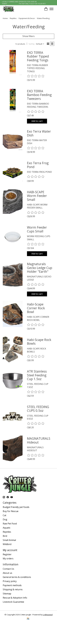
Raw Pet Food (10, 523)
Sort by (32, 44)
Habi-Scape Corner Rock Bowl (36, 308)
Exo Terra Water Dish (39, 133)
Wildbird (7, 544)
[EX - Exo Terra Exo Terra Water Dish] (13, 141)
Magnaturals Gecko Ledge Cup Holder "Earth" (39, 268)
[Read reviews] (36, 76)
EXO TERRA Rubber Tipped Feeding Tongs (38, 56)
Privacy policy (10, 581)
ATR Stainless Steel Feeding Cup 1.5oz (37, 375)
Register (7, 554)
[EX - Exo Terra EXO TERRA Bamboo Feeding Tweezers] (13, 101)
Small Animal (9, 540)
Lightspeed (48, 614)
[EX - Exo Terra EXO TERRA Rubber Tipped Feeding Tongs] (13, 62)
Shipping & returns (13, 589)
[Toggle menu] (51, 9)
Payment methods (12, 585)
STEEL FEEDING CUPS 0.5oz (38, 409)
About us (7, 572)
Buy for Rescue (10, 511)
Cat (4, 515)
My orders (8, 558)
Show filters (28, 36)
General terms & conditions (17, 577)
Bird (5, 535)
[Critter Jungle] (8, 9)
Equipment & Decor (27, 18)
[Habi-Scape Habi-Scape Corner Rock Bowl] (13, 314)
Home (5, 18)
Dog (5, 519)
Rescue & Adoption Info (15, 597)
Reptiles (13, 18)
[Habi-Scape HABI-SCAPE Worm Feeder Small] (13, 202)
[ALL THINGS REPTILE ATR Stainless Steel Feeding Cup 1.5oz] (13, 381)
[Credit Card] (28, 618)
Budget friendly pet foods (16, 507)
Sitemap (7, 593)
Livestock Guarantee (13, 601)
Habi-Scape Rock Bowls (39, 341)
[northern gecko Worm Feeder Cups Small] (13, 237)
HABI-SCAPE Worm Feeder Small (37, 196)
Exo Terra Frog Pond (38, 165)
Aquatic (6, 527)
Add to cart (37, 121)
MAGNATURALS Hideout (38, 440)
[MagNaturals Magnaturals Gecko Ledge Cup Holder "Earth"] (13, 273)
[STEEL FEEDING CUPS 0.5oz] (13, 416)
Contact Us (8, 568)
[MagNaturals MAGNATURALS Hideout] (13, 448)
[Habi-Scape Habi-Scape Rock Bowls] (13, 349)
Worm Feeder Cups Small (37, 229)
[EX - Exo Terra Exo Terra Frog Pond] (13, 173)
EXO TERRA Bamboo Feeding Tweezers (39, 95)
